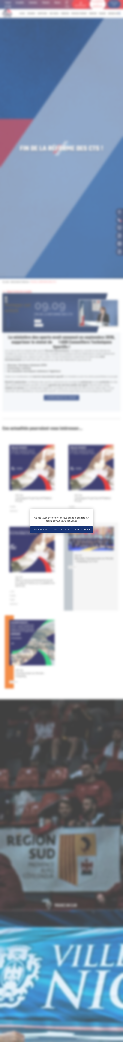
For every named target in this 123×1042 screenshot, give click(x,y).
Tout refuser (40, 529)
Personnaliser (61, 529)
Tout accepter (82, 529)
